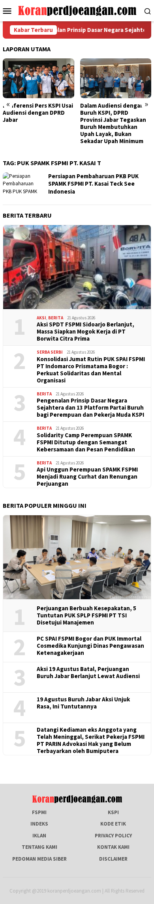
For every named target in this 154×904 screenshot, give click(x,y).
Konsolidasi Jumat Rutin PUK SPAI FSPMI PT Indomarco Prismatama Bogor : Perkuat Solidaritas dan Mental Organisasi (91, 370)
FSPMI (39, 812)
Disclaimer (113, 859)
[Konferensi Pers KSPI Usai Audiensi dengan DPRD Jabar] (38, 78)
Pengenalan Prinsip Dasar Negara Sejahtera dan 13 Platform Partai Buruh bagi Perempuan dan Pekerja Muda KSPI (90, 407)
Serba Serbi (50, 352)
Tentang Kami (39, 847)
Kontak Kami (113, 847)
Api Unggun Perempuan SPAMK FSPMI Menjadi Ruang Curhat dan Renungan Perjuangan (87, 476)
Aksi (41, 318)
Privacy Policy (113, 835)
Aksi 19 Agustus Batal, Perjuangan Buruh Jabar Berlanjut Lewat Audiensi (88, 672)
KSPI (113, 812)
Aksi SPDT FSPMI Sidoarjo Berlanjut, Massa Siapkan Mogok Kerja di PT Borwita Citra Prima (85, 331)
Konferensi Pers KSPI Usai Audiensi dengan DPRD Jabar (38, 112)
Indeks (39, 823)
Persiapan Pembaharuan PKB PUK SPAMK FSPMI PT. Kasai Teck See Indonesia (93, 183)
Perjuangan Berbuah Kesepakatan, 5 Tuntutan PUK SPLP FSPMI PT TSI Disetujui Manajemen (86, 615)
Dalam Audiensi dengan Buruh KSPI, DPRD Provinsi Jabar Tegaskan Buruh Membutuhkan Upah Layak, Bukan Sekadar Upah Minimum (113, 123)
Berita (55, 318)
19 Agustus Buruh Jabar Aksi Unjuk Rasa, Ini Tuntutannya (83, 703)
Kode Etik (113, 823)
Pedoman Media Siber (39, 859)
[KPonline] (77, 10)
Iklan (39, 835)
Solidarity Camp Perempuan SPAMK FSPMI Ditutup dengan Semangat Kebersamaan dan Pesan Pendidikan (86, 442)
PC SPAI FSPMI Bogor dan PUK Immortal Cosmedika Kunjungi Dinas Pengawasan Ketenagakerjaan (90, 645)
